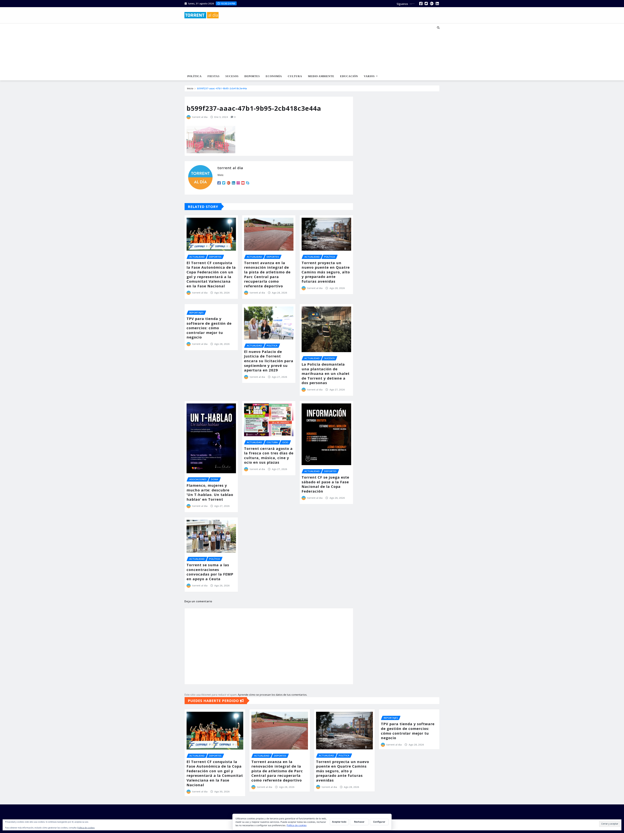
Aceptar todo (339, 821)
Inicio (190, 88)
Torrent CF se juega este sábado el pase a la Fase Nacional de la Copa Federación (325, 484)
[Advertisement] (301, 48)
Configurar (379, 821)
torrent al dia (200, 117)
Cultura (295, 76)
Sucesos (232, 76)
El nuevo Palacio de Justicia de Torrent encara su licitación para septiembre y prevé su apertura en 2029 (268, 360)
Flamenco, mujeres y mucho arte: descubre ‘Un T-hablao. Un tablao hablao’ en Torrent (210, 492)
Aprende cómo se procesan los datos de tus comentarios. (272, 694)
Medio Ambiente (321, 76)
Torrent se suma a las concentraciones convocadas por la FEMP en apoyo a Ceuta (210, 571)
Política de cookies (296, 825)
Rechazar (359, 821)
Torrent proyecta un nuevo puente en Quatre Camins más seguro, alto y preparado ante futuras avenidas (326, 272)
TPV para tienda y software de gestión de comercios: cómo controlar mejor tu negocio (209, 327)
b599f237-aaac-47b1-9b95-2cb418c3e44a (222, 88)
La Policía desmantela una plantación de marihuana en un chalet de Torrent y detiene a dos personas (326, 373)
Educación (349, 76)
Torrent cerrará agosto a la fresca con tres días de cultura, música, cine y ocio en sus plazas (268, 455)
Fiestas (214, 76)
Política (194, 76)
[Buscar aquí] (438, 27)
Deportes (252, 76)
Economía (274, 76)
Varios (370, 76)
